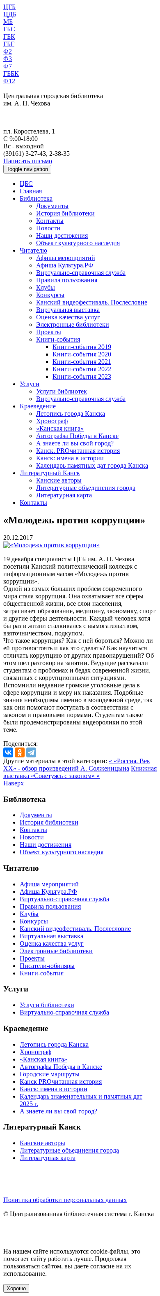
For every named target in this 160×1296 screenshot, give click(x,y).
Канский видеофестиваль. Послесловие (91, 302)
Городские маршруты (50, 1074)
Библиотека (36, 198)
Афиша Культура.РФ (65, 265)
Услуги (29, 383)
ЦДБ (9, 14)
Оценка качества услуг (68, 317)
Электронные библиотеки (72, 324)
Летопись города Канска (70, 413)
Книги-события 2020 (82, 354)
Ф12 (9, 80)
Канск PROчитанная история (61, 1081)
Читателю (33, 250)
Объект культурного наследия (78, 242)
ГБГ (8, 43)
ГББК (11, 73)
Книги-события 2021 (82, 361)
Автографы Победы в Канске (77, 435)
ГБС (9, 29)
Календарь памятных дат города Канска (92, 465)
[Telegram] (31, 752)
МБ (8, 21)
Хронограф (52, 420)
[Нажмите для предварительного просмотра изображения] (51, 544)
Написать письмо (27, 160)
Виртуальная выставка (68, 309)
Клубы (45, 287)
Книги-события (58, 339)
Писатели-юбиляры (47, 965)
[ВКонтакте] (8, 752)
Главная (31, 191)
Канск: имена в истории (70, 458)
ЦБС (26, 183)
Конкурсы (50, 294)
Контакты (50, 220)
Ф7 (7, 66)
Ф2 (7, 51)
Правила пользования (66, 280)
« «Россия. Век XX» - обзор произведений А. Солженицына (76, 764)
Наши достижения (62, 235)
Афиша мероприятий (65, 257)
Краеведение (38, 406)
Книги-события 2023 (82, 376)
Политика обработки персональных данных (65, 1199)
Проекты (48, 331)
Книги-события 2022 (82, 369)
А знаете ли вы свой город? (75, 443)
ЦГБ (9, 6)
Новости (48, 228)
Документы (52, 205)
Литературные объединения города (85, 487)
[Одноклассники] (20, 752)
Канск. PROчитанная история (78, 450)
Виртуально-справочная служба (81, 272)
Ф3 (7, 58)
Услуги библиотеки (47, 1004)
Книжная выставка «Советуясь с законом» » (80, 772)
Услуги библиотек (61, 391)
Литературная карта (64, 495)
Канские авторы (59, 480)
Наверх (13, 783)
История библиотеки (65, 213)
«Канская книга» (60, 428)
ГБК (9, 36)
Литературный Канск (50, 472)
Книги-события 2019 (82, 346)
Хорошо (16, 1288)
